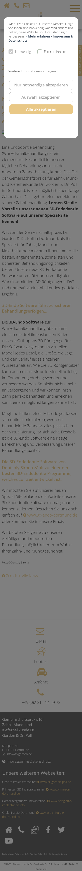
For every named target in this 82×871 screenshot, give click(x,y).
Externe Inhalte (55, 51)
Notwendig (23, 51)
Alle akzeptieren (41, 109)
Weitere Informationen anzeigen (32, 71)
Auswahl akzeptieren (41, 97)
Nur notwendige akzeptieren (41, 85)
